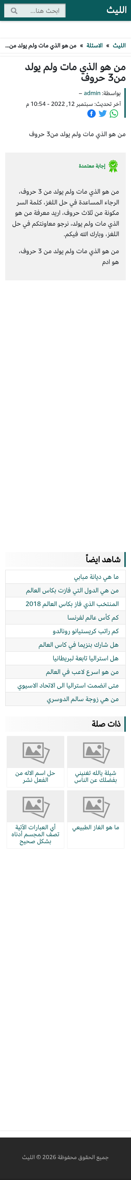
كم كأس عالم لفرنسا (93, 617)
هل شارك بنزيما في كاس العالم (79, 644)
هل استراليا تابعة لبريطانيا (86, 658)
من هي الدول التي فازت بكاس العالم (72, 590)
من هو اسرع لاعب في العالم (82, 672)
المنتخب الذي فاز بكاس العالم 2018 (72, 604)
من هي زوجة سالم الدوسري (83, 699)
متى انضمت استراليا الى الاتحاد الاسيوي (68, 685)
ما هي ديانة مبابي (96, 577)
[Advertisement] (63, 409)
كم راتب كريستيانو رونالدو (86, 631)
